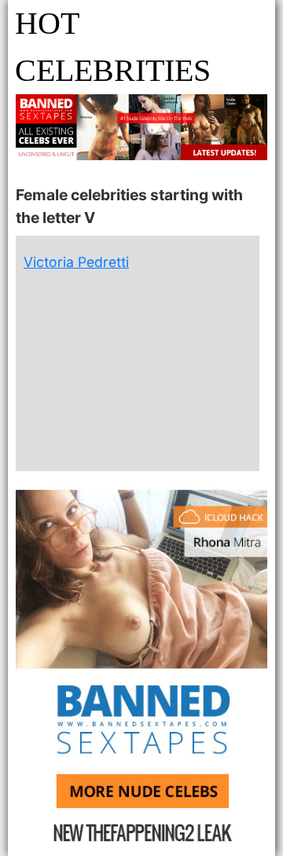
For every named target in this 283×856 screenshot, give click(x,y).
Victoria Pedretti (76, 262)
